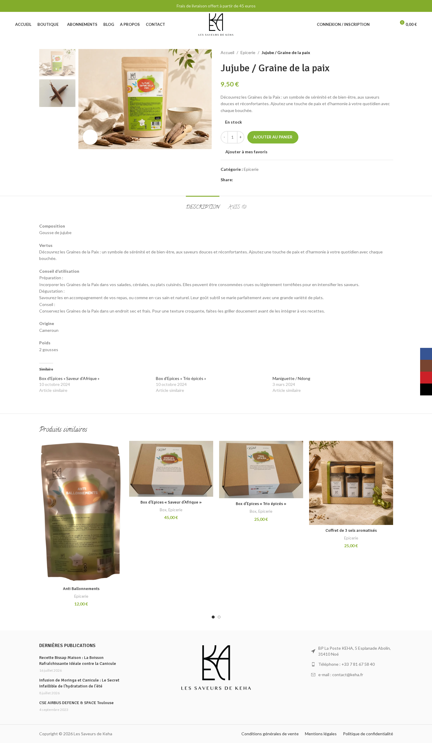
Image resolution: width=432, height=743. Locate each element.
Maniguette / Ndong (291, 378)
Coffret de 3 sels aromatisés (351, 530)
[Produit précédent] (375, 52)
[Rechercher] (378, 25)
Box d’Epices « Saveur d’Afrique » (69, 378)
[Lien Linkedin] (258, 180)
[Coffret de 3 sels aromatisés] (351, 483)
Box (163, 509)
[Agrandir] (90, 137)
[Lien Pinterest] (250, 180)
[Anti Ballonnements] (81, 512)
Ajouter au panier (272, 137)
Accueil (227, 52)
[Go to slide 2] (219, 617)
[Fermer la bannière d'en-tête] (424, 6)
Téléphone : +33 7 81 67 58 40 (346, 664)
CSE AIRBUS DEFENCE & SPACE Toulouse (76, 702)
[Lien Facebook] (236, 180)
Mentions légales (321, 733)
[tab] (202, 205)
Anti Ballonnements (81, 588)
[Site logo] (216, 23)
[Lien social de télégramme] (265, 180)
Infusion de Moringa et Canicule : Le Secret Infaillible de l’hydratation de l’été (79, 683)
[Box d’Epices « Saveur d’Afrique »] (171, 469)
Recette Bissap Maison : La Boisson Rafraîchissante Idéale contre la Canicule (77, 660)
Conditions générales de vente (270, 733)
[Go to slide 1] (213, 617)
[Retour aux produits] (382, 52)
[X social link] (243, 180)
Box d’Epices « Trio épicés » (181, 378)
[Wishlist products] (388, 25)
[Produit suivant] (389, 52)
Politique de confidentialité (368, 733)
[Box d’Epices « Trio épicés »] (261, 469)
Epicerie (247, 52)
